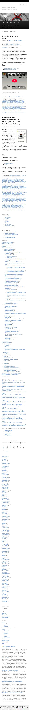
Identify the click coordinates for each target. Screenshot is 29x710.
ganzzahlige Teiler (19, 191)
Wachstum (9, 302)
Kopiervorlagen (7, 364)
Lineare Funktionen (11, 289)
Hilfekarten (6, 363)
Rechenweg (14, 108)
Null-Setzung (19, 107)
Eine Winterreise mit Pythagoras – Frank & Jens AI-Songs (14, 424)
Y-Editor (14, 210)
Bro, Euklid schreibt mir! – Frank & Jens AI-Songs (12, 410)
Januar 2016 (4, 513)
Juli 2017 (4, 492)
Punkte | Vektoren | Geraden (11, 327)
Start (3, 22)
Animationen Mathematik (9, 249)
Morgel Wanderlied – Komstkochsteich (10, 670)
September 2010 (5, 559)
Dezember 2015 (5, 515)
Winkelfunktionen (9, 339)
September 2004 (5, 577)
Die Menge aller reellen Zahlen (19, 184)
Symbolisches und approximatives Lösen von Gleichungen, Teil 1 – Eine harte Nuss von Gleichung (11, 121)
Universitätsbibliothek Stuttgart (11, 234)
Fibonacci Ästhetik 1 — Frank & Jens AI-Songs (12, 422)
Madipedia (7, 218)
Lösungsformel (13, 197)
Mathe (17, 105)
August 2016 (4, 505)
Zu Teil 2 (6, 164)
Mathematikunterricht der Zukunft (19, 106)
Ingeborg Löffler (8, 433)
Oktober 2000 (5, 584)
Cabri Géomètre (7, 353)
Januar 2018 (4, 485)
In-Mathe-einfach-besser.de (11, 103)
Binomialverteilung (9, 310)
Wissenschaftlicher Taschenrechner (11, 367)
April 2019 (4, 471)
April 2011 (4, 558)
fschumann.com (17, 102)
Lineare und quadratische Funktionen (13, 320)
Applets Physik (7, 344)
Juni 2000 (4, 587)
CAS (9, 100)
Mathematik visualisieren (7, 247)
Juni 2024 (4, 462)
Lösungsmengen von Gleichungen (8, 198)
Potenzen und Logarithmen (11, 323)
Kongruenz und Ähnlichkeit (11, 272)
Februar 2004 (5, 580)
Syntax (8, 206)
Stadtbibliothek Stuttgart (10, 233)
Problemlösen (8, 324)
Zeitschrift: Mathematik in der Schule (11, 371)
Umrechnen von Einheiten (10, 337)
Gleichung (4, 103)
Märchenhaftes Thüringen (10, 237)
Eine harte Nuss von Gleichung (18, 186)
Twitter (6, 220)
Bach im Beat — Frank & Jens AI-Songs (10, 396)
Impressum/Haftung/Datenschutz (8, 27)
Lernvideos (6, 626)
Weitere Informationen (17, 709)
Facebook (7, 215)
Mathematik (20, 105)
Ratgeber (5, 636)
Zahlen (24, 112)
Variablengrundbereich (6, 208)
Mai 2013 (4, 555)
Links (12, 25)
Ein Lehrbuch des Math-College (10, 359)
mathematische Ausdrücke (7, 107)
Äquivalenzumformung (19, 99)
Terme (7, 207)
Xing (6, 222)
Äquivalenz (21, 179)
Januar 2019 (4, 476)
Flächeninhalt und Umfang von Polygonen (15, 270)
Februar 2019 (5, 474)
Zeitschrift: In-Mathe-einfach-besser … (11, 369)
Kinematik (7, 345)
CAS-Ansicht (17, 180)
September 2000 (5, 586)
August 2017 (4, 491)
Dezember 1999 (5, 591)
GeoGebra (11, 96)
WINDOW (10, 210)
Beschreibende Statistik (12, 254)
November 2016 (5, 501)
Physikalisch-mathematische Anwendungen (14, 274)
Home (3, 246)
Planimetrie (7, 321)
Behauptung (10, 180)
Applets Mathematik (8, 250)
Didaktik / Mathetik (7, 357)
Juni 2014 (4, 538)
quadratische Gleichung (17, 201)
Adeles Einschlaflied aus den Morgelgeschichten (12, 692)
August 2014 (4, 536)
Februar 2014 (5, 544)
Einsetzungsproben (13, 187)
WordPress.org (5, 617)
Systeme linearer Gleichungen (11, 282)
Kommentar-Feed (5, 616)
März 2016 (4, 512)
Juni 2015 (4, 522)
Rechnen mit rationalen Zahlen (11, 281)
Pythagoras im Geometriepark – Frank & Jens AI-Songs (13, 425)
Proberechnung (5, 108)
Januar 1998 (4, 601)
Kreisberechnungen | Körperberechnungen (14, 318)
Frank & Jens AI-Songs (9, 225)
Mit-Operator (23, 198)
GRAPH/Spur (19, 192)
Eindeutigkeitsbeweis (20, 185)
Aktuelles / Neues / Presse (7, 242)
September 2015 (5, 519)
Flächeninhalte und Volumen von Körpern (15, 271)
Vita (7, 22)
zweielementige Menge (20, 210)
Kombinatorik (9, 257)
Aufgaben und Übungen (7, 243)
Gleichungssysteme (9, 316)
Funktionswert (23, 189)
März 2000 (4, 590)
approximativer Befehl (10, 178)
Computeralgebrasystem (15, 100)
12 (10, 446)
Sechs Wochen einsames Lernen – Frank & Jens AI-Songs (14, 412)
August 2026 (4, 456)
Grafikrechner (6, 362)
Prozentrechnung (8, 325)
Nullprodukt (18, 199)
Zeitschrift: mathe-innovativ (9, 370)
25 (7, 449)
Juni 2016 (4, 508)
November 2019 (5, 463)
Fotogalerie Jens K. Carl (10, 236)
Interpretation (9, 195)
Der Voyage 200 (10, 184)
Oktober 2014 (5, 533)
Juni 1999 (4, 594)
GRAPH (15, 192)
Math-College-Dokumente (9, 366)
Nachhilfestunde (5, 199)
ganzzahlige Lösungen (11, 191)
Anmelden (4, 613)
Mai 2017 (4, 494)
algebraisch (12, 99)
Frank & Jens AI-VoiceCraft (10, 227)
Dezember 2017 (5, 487)
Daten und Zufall (8, 253)
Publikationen (12, 22)
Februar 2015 (5, 527)
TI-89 (14, 207)
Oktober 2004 (5, 576)
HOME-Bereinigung (18, 193)
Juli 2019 (4, 467)
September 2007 (5, 563)
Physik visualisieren (6, 342)
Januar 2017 (4, 498)
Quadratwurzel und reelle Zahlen (12, 279)
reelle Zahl (18, 202)
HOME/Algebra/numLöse (13, 194)
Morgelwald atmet (6, 648)
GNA (12, 192)
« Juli (7, 451)
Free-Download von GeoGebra (10, 69)
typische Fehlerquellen (12, 109)
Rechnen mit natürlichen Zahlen (12, 330)
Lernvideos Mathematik (18, 96)
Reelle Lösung (13, 202)
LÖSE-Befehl (7, 197)
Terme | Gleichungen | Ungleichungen (12, 44)
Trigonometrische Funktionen (11, 285)
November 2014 (5, 531)
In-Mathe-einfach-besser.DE (10, 231)
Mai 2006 (4, 569)
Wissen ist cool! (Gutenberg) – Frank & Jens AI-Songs (13, 397)
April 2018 (4, 483)
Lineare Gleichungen (11, 291)
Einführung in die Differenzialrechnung (13, 312)
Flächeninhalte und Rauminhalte (12, 266)
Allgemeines (6, 630)
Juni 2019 (4, 469)
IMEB (18, 22)
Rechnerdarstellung (6, 202)
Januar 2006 (4, 572)
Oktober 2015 (5, 517)
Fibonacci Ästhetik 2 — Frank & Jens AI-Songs (12, 404)
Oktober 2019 (5, 465)
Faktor (10, 188)
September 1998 (5, 597)
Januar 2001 (4, 583)
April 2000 (4, 589)
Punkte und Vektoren (9, 277)
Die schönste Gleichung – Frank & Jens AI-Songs (12, 380)
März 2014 (4, 543)
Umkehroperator (15, 111)
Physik (5, 634)
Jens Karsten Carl (8, 105)
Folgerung (13, 188)
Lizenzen (17, 25)
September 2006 (5, 568)
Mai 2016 (4, 509)
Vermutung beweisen (20, 208)
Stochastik (7, 332)
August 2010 (4, 561)
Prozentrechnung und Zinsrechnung (12, 275)
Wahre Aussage (19, 112)
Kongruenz (7, 317)
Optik (6, 346)
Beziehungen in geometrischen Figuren (13, 252)
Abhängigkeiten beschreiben (11, 306)
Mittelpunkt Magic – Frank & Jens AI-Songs (11, 417)
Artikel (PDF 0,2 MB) (8, 163)
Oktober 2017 (5, 488)
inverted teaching (20, 103)
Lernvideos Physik (7, 348)
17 (3, 447)
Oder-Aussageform (6, 200)
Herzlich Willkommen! (6, 390)
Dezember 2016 (5, 499)
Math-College (18, 198)
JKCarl (14, 105)
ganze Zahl (4, 191)
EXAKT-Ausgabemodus (21, 187)
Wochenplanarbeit (6, 376)
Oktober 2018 (5, 478)
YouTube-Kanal (8, 224)
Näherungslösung (12, 199)
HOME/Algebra (5, 194)
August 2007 (4, 565)
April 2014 (4, 541)
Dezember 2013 (5, 547)
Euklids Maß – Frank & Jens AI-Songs (10, 408)
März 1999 (4, 595)
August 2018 (4, 481)
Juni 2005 (4, 575)
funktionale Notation (16, 189)
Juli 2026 (4, 458)
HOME (13, 193)
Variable (20, 111)
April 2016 (4, 511)
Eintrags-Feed (5, 614)
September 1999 (5, 593)
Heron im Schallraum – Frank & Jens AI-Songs (12, 418)
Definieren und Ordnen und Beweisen (13, 261)
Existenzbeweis (5, 188)
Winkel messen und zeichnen (11, 303)
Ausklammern (5, 180)
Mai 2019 (4, 470)
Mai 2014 (4, 540)
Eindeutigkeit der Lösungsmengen (8, 185)
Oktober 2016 (5, 502)
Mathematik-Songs (5, 25)
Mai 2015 (4, 523)
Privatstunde (12, 200)
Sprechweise (9, 204)
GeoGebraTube (8, 217)
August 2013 (4, 552)
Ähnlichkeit (7, 307)
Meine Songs (5, 341)
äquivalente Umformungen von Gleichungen (10, 179)
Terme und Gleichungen (10, 284)
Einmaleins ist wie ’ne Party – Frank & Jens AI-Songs (13, 411)
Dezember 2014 (5, 530)
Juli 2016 (4, 506)
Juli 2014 (4, 537)
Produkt (16, 200)
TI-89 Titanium (18, 207)
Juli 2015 (4, 520)
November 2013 (5, 548)
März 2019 (4, 473)
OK (24, 709)
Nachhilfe (15, 107)
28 (17, 449)
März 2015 (4, 526)
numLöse (23, 199)
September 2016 (5, 504)
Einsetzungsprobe (5, 187)
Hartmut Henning (8, 430)
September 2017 (5, 490)
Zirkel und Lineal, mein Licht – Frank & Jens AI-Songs (13, 385)
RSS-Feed (7, 221)
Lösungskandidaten (20, 197)
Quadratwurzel (8, 328)
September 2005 (5, 573)
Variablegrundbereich (6, 112)
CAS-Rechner (12, 175)
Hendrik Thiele (8, 431)
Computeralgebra (10, 181)
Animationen (6, 623)
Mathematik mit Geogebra (7, 106)
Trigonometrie (8, 335)
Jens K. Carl (14, 195)
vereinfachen (13, 112)
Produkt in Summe (22, 200)
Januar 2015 (4, 529)
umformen (19, 109)
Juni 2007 (4, 566)
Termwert (11, 207)
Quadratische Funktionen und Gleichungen (16, 300)
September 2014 (5, 534)
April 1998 (4, 598)
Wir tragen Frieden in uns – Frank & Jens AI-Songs (12, 389)
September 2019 (5, 466)
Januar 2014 (4, 545)
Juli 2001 (4, 582)
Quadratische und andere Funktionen (13, 278)
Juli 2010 (4, 562)
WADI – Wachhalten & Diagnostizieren (10, 374)
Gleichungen (8, 192)
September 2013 (5, 551)
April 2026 (4, 460)
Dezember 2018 (5, 477)
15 (20, 446)
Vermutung (13, 208)
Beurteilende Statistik (11, 256)
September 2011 (5, 556)
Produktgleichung (5, 201)
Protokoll (10, 108)
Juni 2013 (4, 554)
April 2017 (4, 495)
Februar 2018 (5, 484)
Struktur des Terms (16, 204)
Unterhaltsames (7, 637)
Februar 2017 (5, 497)
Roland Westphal (8, 435)
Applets (5, 625)
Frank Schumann (8, 7)
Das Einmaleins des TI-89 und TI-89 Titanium (14, 182)
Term (18, 206)
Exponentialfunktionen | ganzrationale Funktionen (15, 313)
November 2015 (5, 516)
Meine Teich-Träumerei (7, 657)
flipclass (19, 101)
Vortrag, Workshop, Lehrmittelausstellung (11, 373)
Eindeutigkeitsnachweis (6, 186)
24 (3, 449)
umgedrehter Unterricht (6, 111)
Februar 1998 (5, 600)
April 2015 (4, 524)
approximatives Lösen (19, 178)
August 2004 (4, 579)
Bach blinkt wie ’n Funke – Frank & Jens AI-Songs (12, 394)
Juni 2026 (4, 459)
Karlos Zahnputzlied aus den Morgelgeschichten (12, 681)
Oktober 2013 (5, 549)
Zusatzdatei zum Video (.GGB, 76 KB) (11, 68)
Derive (5, 356)
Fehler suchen (15, 101)
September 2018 (5, 480)
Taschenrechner (14, 206)
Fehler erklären (9, 101)
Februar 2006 (5, 570)
